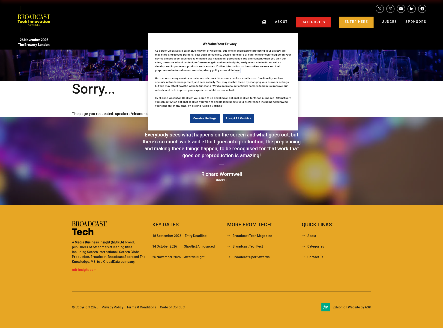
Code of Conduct (172, 307)
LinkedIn (411, 9)
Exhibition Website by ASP (351, 307)
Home (264, 22)
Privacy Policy (112, 307)
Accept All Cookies (238, 118)
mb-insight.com (84, 270)
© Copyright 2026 (85, 307)
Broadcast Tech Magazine (252, 236)
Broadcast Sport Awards (251, 257)
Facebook (422, 9)
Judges (389, 22)
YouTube (401, 9)
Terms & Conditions (141, 307)
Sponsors (415, 22)
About (281, 22)
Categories (313, 22)
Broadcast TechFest (248, 246)
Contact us (315, 257)
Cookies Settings (205, 118)
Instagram (390, 9)
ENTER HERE (356, 22)
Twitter (380, 9)
